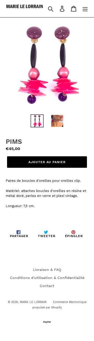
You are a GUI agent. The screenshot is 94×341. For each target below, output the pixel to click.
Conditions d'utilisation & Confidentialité (47, 278)
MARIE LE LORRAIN (33, 302)
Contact (47, 286)
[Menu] (85, 8)
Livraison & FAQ (47, 270)
